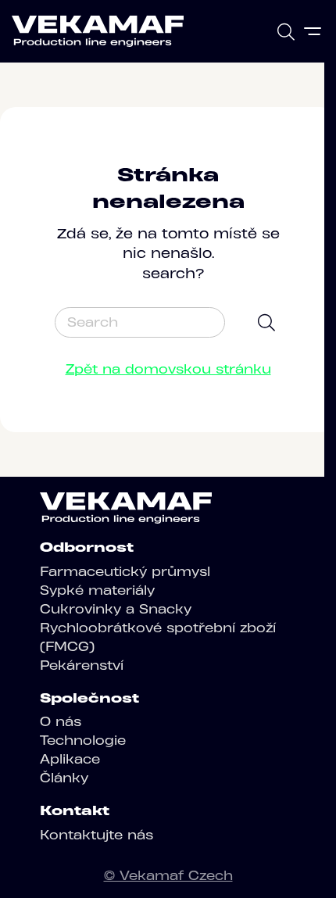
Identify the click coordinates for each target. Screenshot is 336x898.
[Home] (98, 31)
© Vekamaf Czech (168, 875)
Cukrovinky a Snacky (115, 609)
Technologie (83, 740)
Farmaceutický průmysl (125, 571)
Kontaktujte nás (96, 835)
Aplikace (70, 759)
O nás (60, 721)
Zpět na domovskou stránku (168, 369)
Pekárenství (81, 665)
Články (64, 777)
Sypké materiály (97, 590)
